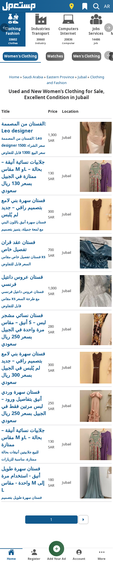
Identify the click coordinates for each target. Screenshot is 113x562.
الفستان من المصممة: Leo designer (23, 137)
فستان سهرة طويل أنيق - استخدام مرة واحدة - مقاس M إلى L (24, 482)
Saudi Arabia (33, 76)
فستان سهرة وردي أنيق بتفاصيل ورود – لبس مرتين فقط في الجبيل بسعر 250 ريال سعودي (24, 406)
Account (79, 559)
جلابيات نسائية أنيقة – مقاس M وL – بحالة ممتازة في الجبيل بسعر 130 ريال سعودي (23, 176)
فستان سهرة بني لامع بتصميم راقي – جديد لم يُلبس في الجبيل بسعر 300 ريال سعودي (23, 367)
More (102, 559)
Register (34, 559)
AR (107, 6)
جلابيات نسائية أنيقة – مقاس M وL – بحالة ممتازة (23, 444)
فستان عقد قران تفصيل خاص (23, 252)
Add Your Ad (56, 559)
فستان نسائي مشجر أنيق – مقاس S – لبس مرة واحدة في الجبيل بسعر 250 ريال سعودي (23, 329)
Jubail (82, 76)
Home (14, 76)
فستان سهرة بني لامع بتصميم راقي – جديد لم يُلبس (23, 214)
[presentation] (4, 27)
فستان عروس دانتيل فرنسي (22, 290)
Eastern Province (60, 76)
